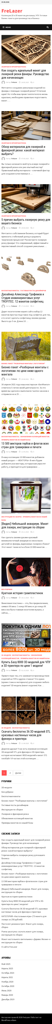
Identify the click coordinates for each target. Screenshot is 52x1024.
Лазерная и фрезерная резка (13, 67)
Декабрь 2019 (7, 999)
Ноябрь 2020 (7, 981)
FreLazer (11, 10)
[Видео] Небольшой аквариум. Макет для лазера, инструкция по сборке (24, 525)
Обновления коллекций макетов (34, 436)
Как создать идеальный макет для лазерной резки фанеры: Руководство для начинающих (25, 74)
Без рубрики (6, 589)
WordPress (5, 1020)
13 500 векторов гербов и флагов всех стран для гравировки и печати (25, 445)
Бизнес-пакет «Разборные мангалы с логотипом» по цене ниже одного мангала (24, 371)
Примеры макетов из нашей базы (15, 440)
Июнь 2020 (6, 990)
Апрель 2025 (7, 968)
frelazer (14, 82)
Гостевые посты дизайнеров (33, 290)
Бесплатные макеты (10, 290)
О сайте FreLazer (9, 946)
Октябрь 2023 (7, 972)
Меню (8, 27)
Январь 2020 (7, 995)
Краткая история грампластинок (22, 593)
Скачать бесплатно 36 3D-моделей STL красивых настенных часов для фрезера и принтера (25, 735)
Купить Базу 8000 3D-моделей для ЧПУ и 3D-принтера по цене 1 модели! (25, 663)
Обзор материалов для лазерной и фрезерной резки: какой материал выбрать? (23, 150)
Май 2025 (5, 964)
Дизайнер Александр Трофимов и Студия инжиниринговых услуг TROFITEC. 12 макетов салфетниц (22, 298)
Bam (14, 1020)
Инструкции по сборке (11, 517)
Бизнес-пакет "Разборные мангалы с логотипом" (23, 363)
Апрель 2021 (7, 977)
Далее (18, 773)
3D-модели (6, 655)
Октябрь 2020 (7, 986)
